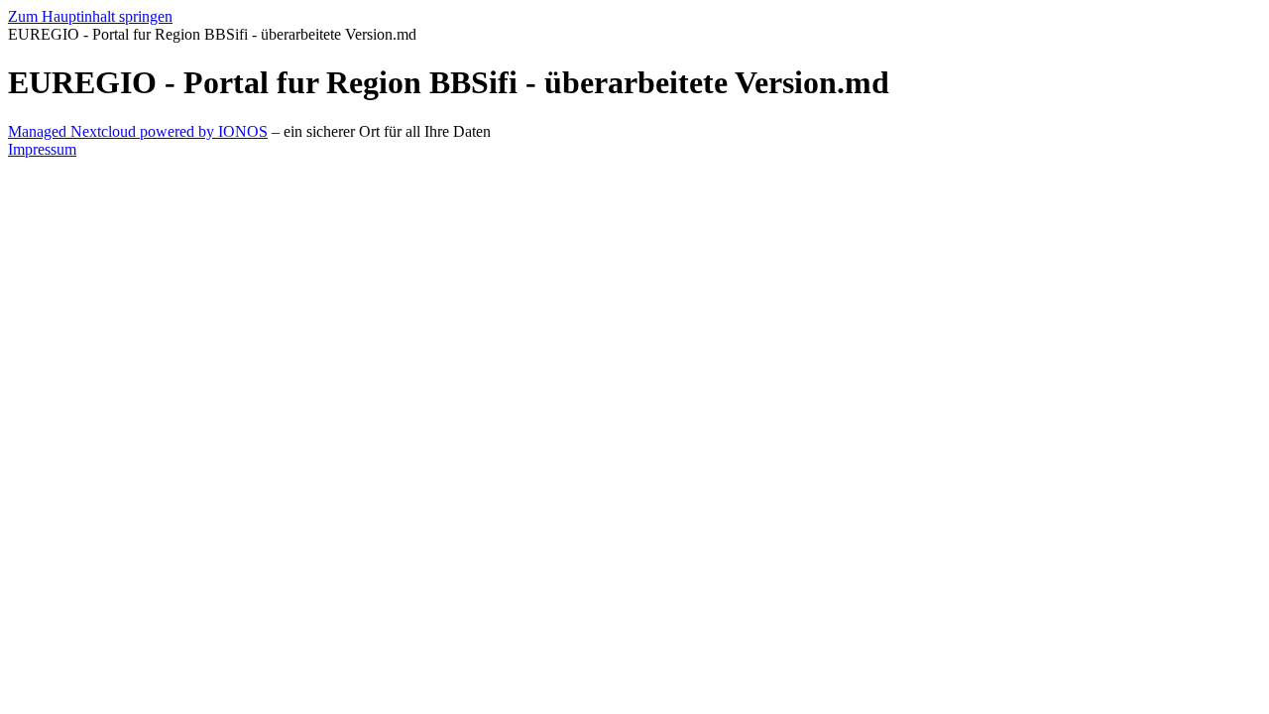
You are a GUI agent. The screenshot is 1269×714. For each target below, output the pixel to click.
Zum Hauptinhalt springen (90, 16)
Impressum (42, 149)
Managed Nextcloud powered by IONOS (138, 131)
